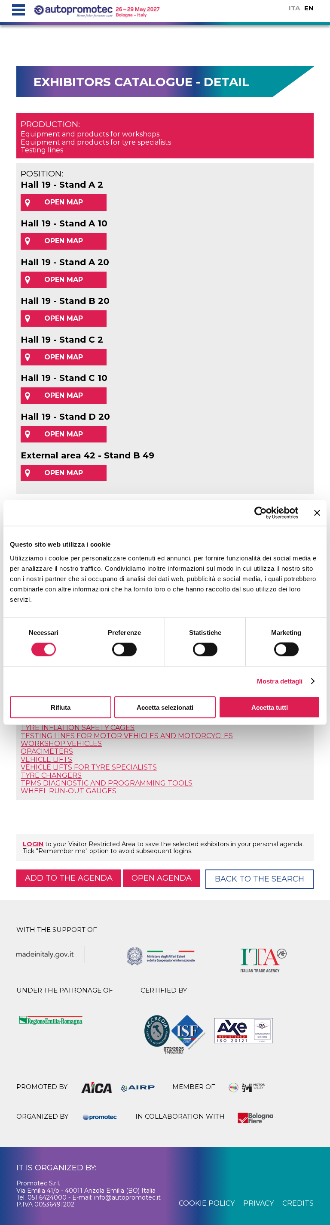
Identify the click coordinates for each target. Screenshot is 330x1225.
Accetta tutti (269, 707)
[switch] (124, 649)
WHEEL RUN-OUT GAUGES (68, 791)
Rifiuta (60, 707)
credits (298, 1203)
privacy (258, 1203)
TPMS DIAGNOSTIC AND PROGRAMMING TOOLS (106, 783)
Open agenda (161, 878)
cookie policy (207, 1203)
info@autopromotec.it (127, 1197)
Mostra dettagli (280, 681)
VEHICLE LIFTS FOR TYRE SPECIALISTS (89, 767)
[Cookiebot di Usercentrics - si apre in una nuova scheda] (260, 513)
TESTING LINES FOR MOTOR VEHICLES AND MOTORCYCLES (127, 736)
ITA (294, 8)
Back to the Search (259, 879)
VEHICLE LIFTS (46, 759)
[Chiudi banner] (317, 513)
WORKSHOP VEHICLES (61, 743)
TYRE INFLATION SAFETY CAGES (77, 728)
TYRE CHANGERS (51, 775)
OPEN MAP (63, 202)
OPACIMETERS (47, 751)
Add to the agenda (69, 878)
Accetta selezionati (165, 707)
